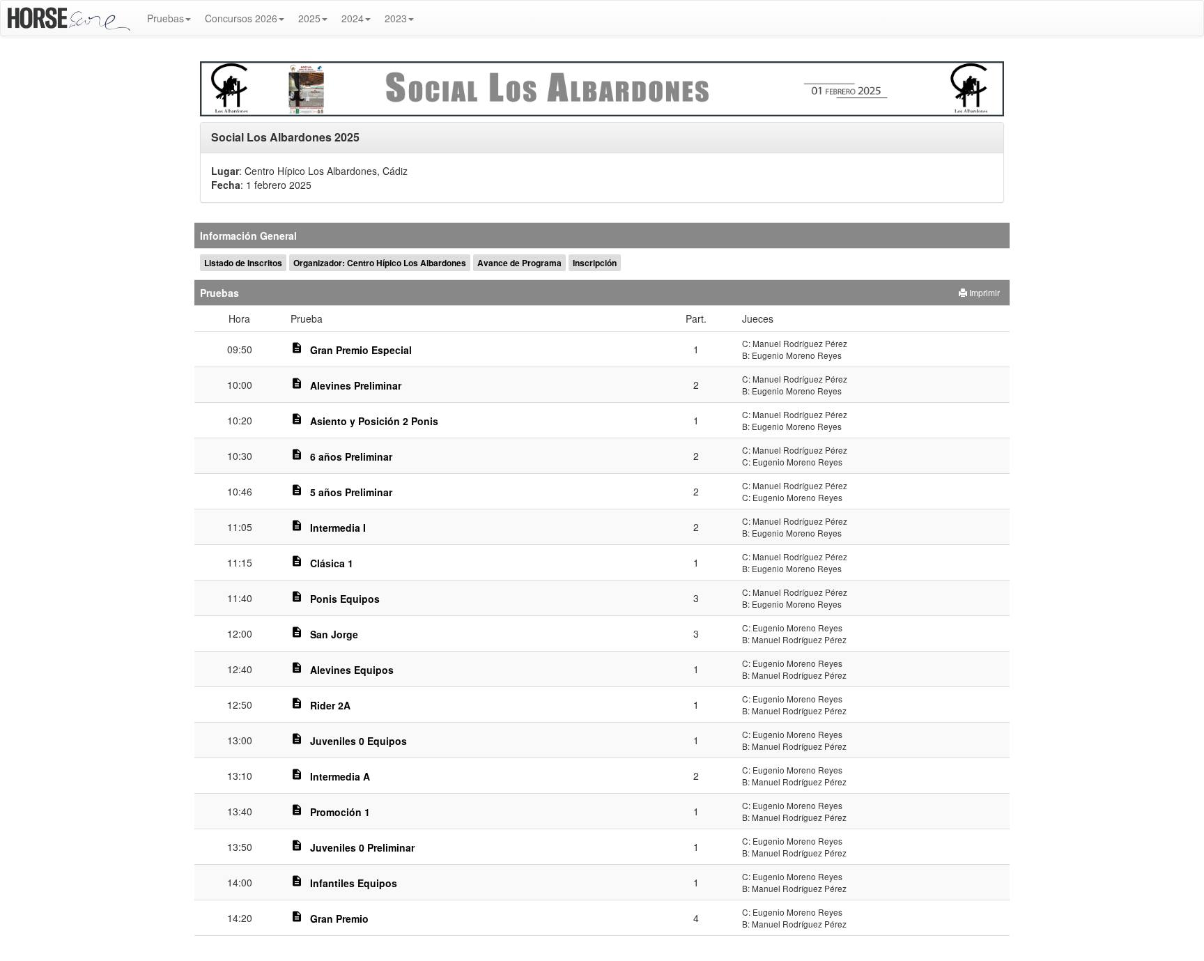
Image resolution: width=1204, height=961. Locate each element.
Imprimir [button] (983, 292)
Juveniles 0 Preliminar (362, 847)
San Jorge (334, 634)
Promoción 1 (340, 812)
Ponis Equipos (345, 599)
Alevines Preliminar (355, 385)
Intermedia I (338, 528)
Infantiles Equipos (353, 883)
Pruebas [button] (165, 18)
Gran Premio (339, 918)
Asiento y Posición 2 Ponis (374, 421)
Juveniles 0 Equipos (358, 741)
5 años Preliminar (351, 492)
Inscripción (595, 262)
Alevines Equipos (352, 670)
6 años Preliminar (351, 456)
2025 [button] (309, 18)
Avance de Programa (519, 262)
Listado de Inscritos (243, 262)
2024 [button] (352, 18)
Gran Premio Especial (361, 350)
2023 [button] (396, 18)
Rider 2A (330, 705)
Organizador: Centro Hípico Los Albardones (379, 262)
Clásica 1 (331, 563)
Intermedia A (340, 776)
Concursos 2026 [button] (241, 18)
